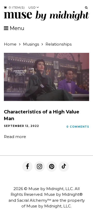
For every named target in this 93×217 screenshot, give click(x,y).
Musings (31, 44)
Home (10, 44)
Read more (15, 136)
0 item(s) (16, 7)
